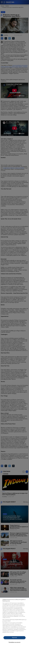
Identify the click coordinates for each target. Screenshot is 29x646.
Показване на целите (14, 642)
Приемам (14, 637)
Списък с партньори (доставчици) (10, 633)
